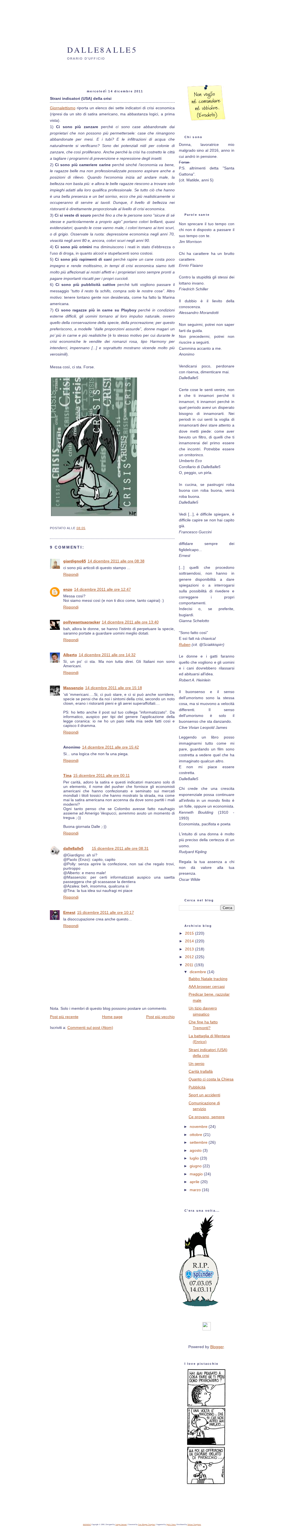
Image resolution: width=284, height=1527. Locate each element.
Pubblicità (197, 1087)
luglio (195, 1158)
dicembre (198, 972)
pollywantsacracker (81, 622)
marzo (196, 1190)
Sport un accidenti (204, 1095)
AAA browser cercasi (207, 986)
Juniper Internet (121, 1524)
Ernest (69, 912)
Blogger (217, 1347)
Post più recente (64, 1016)
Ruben (185, 644)
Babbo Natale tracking (208, 978)
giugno (196, 1166)
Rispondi (70, 574)
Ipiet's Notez (171, 1524)
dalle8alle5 (102, 49)
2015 (190, 933)
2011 (189, 965)
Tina (67, 775)
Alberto (70, 655)
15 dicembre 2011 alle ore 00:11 (101, 775)
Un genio (196, 1063)
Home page (112, 1016)
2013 (190, 949)
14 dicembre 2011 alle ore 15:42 (110, 747)
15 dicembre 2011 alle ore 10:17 (105, 912)
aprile (195, 1182)
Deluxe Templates (194, 1524)
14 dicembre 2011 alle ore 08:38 (116, 561)
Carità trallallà (201, 1071)
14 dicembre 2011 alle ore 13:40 (130, 622)
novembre (199, 1126)
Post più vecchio (160, 1016)
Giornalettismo (62, 108)
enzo (67, 589)
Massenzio (73, 688)
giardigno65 (74, 561)
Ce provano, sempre (207, 1117)
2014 (190, 941)
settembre (199, 1142)
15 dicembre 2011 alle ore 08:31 (120, 848)
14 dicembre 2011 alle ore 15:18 (113, 688)
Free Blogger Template (146, 1524)
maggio (197, 1174)
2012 (190, 957)
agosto (196, 1150)
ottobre (196, 1134)
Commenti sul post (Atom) (90, 1027)
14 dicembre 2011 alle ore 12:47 (102, 589)
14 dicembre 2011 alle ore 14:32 (107, 655)
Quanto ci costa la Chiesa (211, 1079)
